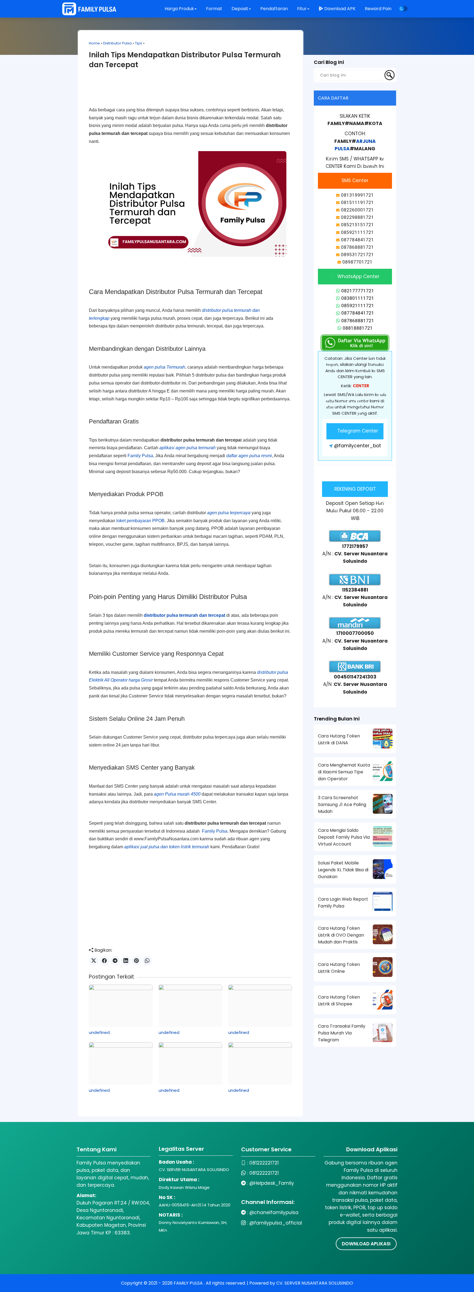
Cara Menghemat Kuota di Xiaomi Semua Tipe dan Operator (344, 772)
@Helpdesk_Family (271, 1183)
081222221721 (264, 1163)
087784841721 (357, 313)
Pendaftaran (274, 8)
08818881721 (358, 328)
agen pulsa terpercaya (228, 512)
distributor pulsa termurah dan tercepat (184, 615)
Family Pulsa (140, 455)
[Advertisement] (190, 92)
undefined (99, 1032)
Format (214, 8)
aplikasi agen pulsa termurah (187, 447)
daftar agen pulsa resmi (249, 455)
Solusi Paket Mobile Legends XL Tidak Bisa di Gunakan (343, 870)
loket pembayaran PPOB (140, 520)
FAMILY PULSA (189, 1283)
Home (94, 43)
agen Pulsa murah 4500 (177, 794)
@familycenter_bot (357, 445)
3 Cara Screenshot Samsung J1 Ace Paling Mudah (342, 805)
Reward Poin (378, 8)
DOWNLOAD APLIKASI (366, 1243)
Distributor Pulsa (117, 43)
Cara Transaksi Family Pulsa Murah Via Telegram (341, 1033)
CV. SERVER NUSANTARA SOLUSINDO (314, 1283)
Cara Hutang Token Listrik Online (339, 967)
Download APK (340, 8)
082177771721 (357, 290)
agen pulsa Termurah (164, 367)
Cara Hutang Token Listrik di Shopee (339, 1000)
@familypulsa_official (275, 1223)
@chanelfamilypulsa (273, 1212)
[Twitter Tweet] (93, 961)
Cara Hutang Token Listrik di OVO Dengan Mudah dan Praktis (341, 935)
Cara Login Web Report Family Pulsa (343, 902)
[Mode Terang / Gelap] (403, 8)
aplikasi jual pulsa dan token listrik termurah (166, 846)
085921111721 (357, 305)
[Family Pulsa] (89, 9)
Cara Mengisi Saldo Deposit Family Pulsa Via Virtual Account (344, 837)
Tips (138, 43)
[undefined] (121, 1006)
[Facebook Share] (104, 961)
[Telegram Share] (115, 961)
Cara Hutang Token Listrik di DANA (339, 739)
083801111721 (357, 298)
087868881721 (357, 320)
